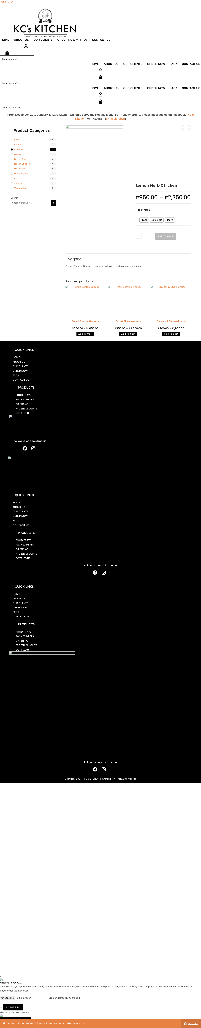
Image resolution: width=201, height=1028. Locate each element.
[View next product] (189, 127)
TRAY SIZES (144, 210)
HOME (5, 39)
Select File (13, 1007)
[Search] (31, 59)
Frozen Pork (20, 168)
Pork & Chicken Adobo (128, 321)
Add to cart (165, 236)
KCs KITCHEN (7, 1)
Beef (16, 139)
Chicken (18, 149)
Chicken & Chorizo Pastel (171, 321)
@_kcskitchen (115, 118)
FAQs (83, 39)
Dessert (18, 154)
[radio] (144, 220)
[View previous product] (183, 127)
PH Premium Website (125, 778)
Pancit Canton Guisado (85, 321)
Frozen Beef (20, 159)
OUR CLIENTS (43, 39)
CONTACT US (101, 39)
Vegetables (20, 187)
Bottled (18, 144)
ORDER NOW (66, 39)
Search (14, 197)
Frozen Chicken (22, 163)
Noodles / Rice (21, 173)
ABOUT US (21, 39)
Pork (16, 178)
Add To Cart (85, 334)
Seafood (18, 183)
